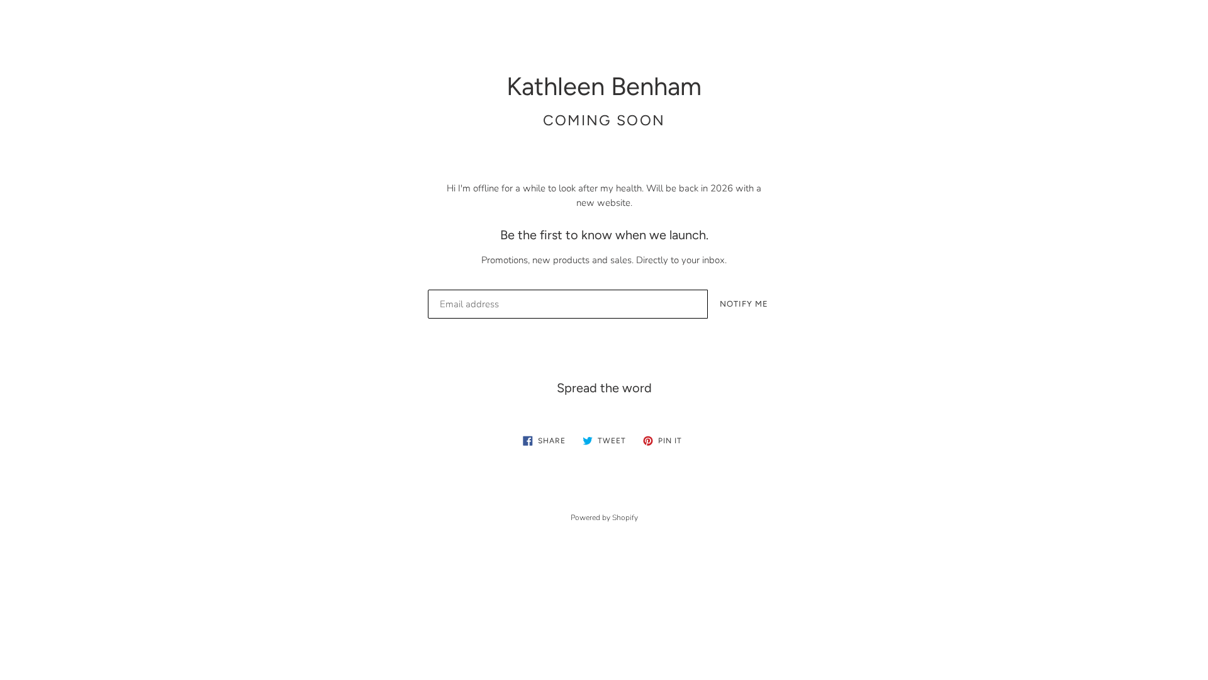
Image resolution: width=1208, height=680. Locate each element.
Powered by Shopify (604, 518)
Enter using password (1114, 26)
